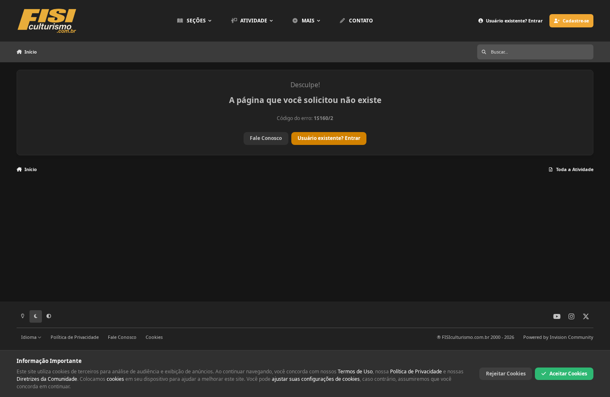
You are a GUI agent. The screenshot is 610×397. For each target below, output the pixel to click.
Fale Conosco (266, 138)
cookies (115, 378)
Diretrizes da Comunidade (47, 378)
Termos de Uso (355, 371)
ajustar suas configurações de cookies (316, 378)
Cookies (154, 337)
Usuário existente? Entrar (329, 138)
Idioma (29, 337)
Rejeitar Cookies (506, 373)
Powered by (558, 337)
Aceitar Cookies (568, 373)
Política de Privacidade (75, 337)
